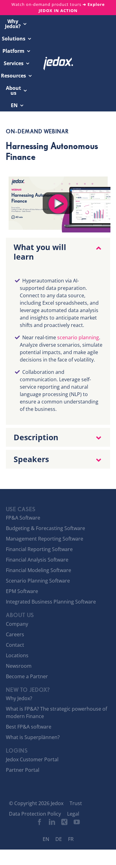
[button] (58, 252)
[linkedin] (52, 822)
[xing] (64, 822)
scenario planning (78, 337)
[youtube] (77, 822)
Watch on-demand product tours (58, 7)
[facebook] (40, 822)
